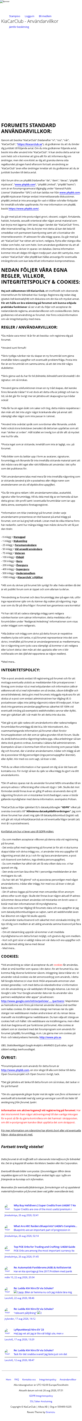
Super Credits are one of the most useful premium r (43, 1209)
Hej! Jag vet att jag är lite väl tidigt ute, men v (39, 1333)
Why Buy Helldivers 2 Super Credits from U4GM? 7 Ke (45, 1205)
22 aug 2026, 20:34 (24, 1277)
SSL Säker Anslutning (41, 1401)
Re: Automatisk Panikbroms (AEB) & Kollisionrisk (42, 1267)
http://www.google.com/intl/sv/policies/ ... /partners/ (32, 1001)
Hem (8, 1379)
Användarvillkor (68, 1379)
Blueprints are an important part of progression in (42, 1230)
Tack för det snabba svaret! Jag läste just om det (40, 1354)
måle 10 (9, 1277)
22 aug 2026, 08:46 (24, 1298)
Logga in (29, 16)
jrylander (9, 1318)
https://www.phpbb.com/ (24, 208)
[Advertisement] (41, 74)
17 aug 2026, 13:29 (24, 1339)
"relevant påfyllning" (25, 1313)
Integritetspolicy (47, 1379)
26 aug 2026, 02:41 (28, 1215)
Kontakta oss (29, 1379)
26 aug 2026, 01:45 (28, 1256)
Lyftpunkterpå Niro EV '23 (29, 1329)
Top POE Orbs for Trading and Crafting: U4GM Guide (44, 1246)
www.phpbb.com (25, 184)
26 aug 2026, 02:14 (28, 1236)
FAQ (16, 1379)
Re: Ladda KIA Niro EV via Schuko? (34, 1288)
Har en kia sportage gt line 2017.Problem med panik (43, 1271)
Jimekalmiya (11, 1215)
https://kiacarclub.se (30, 144)
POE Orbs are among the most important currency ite (44, 1250)
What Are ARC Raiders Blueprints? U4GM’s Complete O (45, 1226)
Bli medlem (45, 16)
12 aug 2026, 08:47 (24, 1360)
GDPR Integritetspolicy (41, 1395)
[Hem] (15, 5)
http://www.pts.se (50, 1037)
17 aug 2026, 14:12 (25, 1318)
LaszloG (9, 1298)
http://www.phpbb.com (15, 1070)
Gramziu (50, 1412)
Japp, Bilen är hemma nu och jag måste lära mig (45, 1292)
